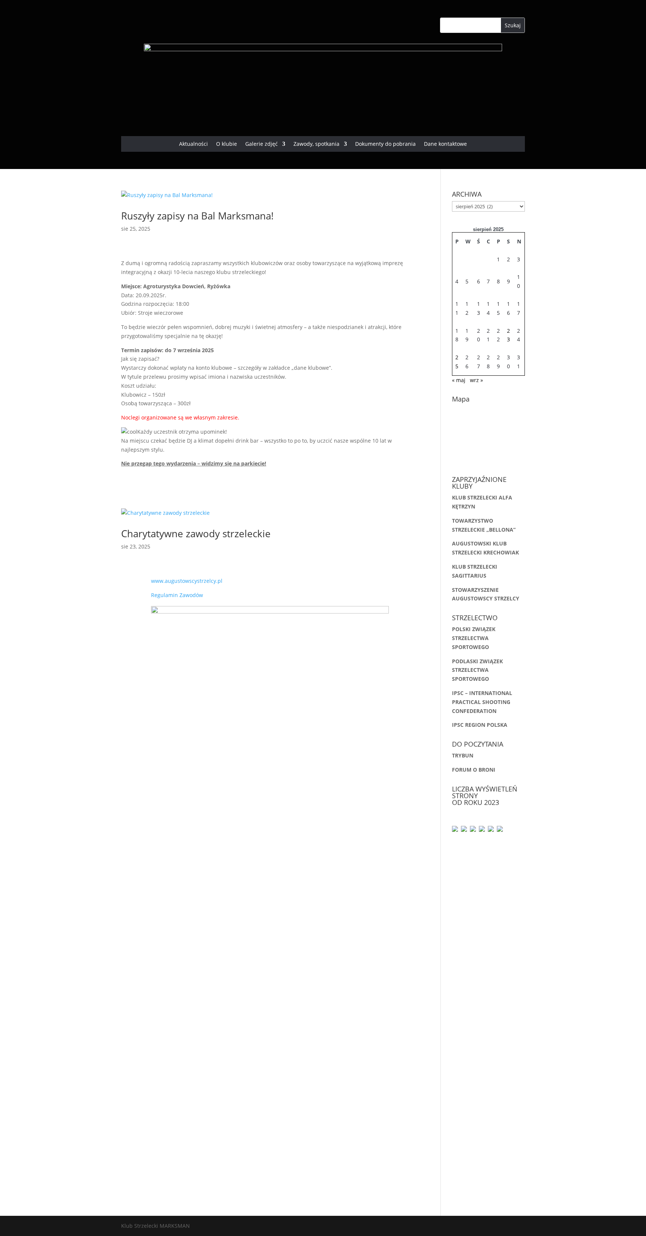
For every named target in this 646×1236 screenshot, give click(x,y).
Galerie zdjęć (261, 144)
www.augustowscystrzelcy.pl (186, 580)
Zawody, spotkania (316, 144)
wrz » (476, 380)
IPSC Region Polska (479, 724)
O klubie (226, 144)
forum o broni (473, 769)
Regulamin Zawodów (177, 595)
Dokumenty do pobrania (385, 144)
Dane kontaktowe (445, 144)
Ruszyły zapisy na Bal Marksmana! (198, 215)
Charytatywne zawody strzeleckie (196, 533)
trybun (462, 755)
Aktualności (193, 144)
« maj (458, 380)
